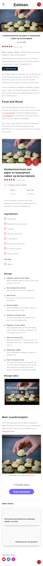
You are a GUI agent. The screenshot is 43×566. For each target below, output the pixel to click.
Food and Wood (10, 113)
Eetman (21, 5)
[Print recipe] (35, 162)
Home (4, 52)
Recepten (10, 52)
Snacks (17, 52)
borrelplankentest (7, 116)
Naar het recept (11, 68)
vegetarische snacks (8, 431)
